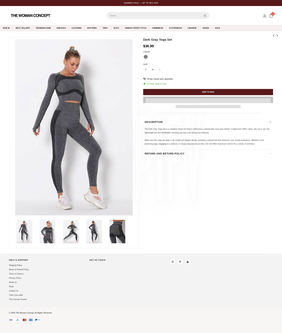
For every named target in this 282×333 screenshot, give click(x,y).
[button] (208, 100)
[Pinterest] (180, 261)
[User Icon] (264, 15)
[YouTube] (187, 261)
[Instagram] (172, 261)
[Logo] (31, 15)
